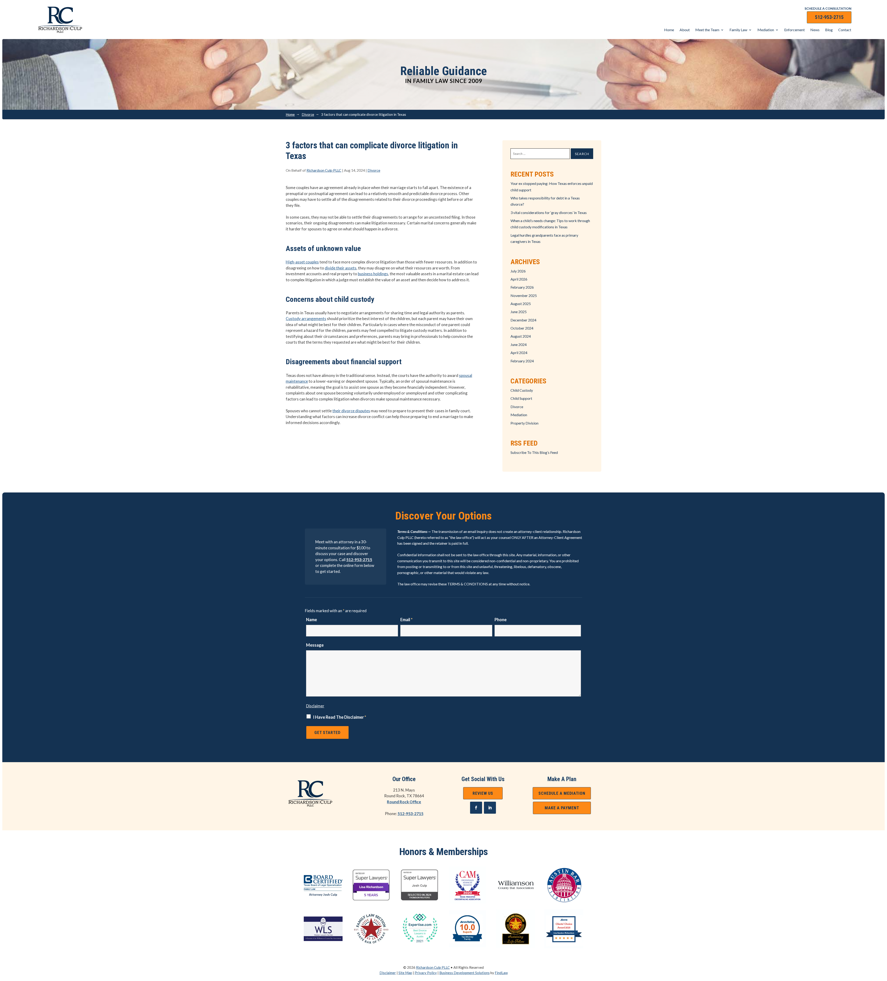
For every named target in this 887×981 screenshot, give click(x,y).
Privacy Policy (426, 973)
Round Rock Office (404, 801)
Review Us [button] (483, 793)
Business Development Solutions (464, 973)
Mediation (765, 30)
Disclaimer (315, 705)
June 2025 (518, 311)
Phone (501, 619)
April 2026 (518, 279)
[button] (882, 947)
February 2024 (522, 361)
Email (406, 619)
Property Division (524, 423)
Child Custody (521, 390)
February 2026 (522, 287)
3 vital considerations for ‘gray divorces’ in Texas (548, 212)
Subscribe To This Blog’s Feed (534, 452)
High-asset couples (302, 262)
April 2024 (518, 352)
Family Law (738, 30)
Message (315, 645)
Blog (829, 30)
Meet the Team (707, 30)
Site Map (405, 973)
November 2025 (523, 295)
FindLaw (501, 973)
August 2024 (520, 336)
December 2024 (523, 320)
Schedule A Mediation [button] (561, 793)
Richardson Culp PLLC (324, 170)
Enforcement (794, 30)
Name (311, 619)
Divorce (374, 170)
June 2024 (518, 344)
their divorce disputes (351, 410)
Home (669, 30)
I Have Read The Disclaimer (339, 717)
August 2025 (520, 303)
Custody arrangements (306, 318)
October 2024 (521, 328)
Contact (844, 30)
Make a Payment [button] (562, 807)
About (685, 30)
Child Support (521, 398)
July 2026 (518, 271)
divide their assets (340, 268)
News (815, 30)
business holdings (373, 273)
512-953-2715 (829, 17)
